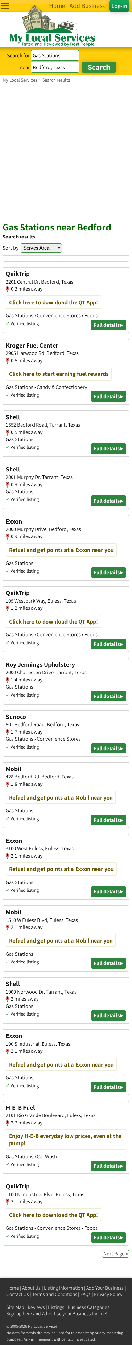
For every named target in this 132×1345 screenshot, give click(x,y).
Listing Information (63, 1288)
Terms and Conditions (54, 1294)
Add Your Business (105, 1288)
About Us (31, 1288)
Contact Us (17, 1294)
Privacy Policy (108, 1294)
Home (12, 1288)
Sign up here (19, 1313)
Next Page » (115, 1253)
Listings (56, 1307)
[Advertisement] (66, 152)
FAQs (85, 1294)
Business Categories (89, 1307)
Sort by (11, 247)
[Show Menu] (5, 6)
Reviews (36, 1307)
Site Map (15, 1307)
